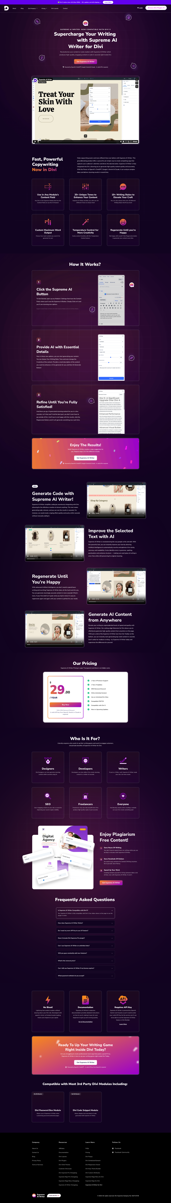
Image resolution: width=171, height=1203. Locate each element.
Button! (48, 1022)
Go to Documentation (86, 1022)
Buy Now (65, 705)
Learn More (108, 2)
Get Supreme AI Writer (85, 61)
